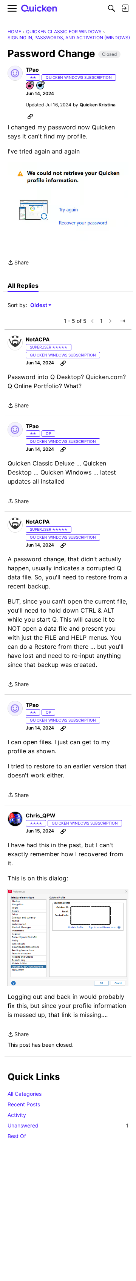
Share (18, 263)
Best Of (17, 1136)
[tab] (23, 285)
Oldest (39, 305)
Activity (17, 1115)
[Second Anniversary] (30, 85)
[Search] (111, 8)
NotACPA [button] (37, 339)
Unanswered (68, 1125)
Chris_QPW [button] (41, 815)
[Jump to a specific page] (122, 321)
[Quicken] (39, 8)
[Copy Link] (30, 116)
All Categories (25, 1094)
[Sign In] (125, 8)
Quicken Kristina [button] (98, 105)
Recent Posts (24, 1104)
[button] (15, 73)
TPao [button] (32, 69)
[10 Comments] (40, 85)
